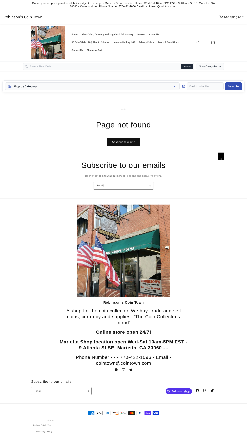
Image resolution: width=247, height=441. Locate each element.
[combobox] (104, 66)
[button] (198, 42)
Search (187, 66)
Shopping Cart (234, 17)
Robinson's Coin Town (23, 16)
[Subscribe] (150, 186)
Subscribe (233, 86)
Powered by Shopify (43, 431)
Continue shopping (123, 141)
